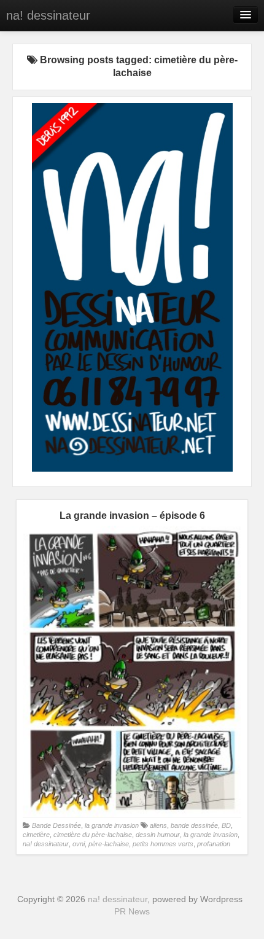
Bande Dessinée (56, 825)
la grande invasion (112, 825)
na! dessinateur (48, 15)
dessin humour (158, 834)
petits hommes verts (163, 843)
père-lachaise (108, 843)
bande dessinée (194, 825)
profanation (213, 843)
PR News (132, 911)
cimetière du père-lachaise (92, 834)
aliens (158, 825)
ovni (78, 843)
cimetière (36, 834)
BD (226, 825)
